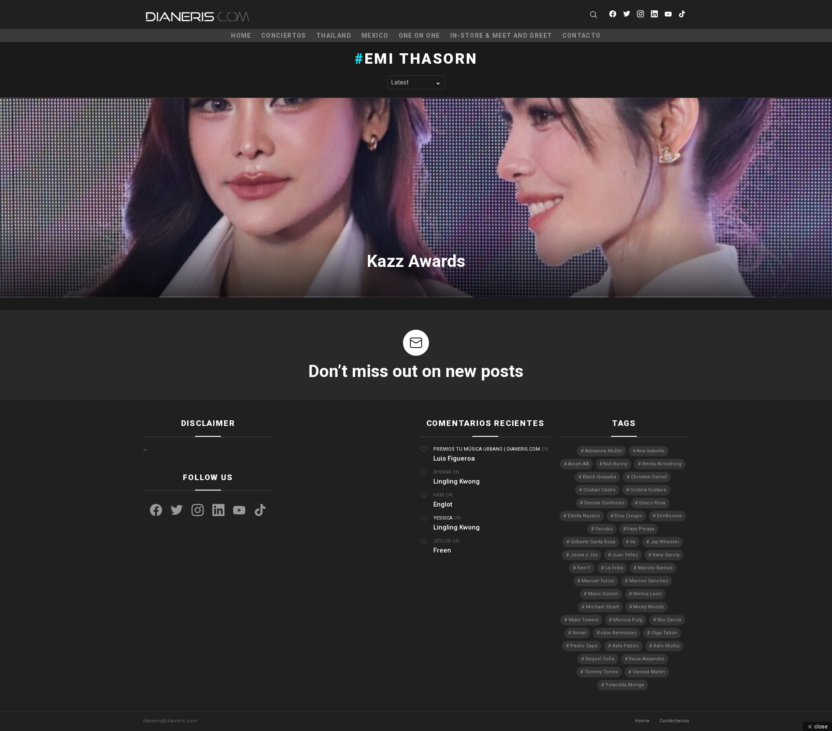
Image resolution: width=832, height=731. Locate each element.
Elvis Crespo (628, 516)
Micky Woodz (648, 607)
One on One (419, 35)
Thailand (333, 35)
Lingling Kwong (456, 481)
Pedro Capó (584, 646)
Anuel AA (578, 464)
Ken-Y (584, 568)
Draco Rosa (652, 503)
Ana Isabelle (651, 451)
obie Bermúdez (619, 633)
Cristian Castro (599, 490)
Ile (633, 542)
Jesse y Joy (584, 555)
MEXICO (374, 35)
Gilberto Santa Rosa (593, 542)
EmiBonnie (669, 516)
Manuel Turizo (598, 581)
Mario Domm (603, 594)
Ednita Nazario (584, 516)
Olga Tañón (664, 633)
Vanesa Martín (649, 672)
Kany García (666, 555)
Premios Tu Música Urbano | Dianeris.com (486, 449)
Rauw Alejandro (646, 659)
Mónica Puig (628, 620)
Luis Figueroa (454, 458)
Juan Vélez (625, 555)
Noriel (579, 633)
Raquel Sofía (599, 659)
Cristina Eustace (648, 490)
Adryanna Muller (603, 451)
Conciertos (283, 35)
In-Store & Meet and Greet (501, 35)
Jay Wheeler (664, 542)
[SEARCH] (593, 15)
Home (241, 35)
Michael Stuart (602, 607)
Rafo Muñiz (666, 646)
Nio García (669, 620)
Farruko (604, 529)
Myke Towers (583, 620)
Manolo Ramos (655, 568)
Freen (442, 550)
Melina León (647, 594)
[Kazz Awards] (416, 197)
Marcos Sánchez (648, 581)
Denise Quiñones (604, 503)
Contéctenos (674, 721)
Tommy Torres (601, 672)
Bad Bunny (615, 464)
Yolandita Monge (624, 685)
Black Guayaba (599, 477)
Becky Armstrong (662, 464)
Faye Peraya (640, 529)
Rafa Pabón (625, 646)
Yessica (442, 518)
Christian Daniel (649, 477)
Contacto (581, 35)
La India (614, 568)
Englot (442, 504)
